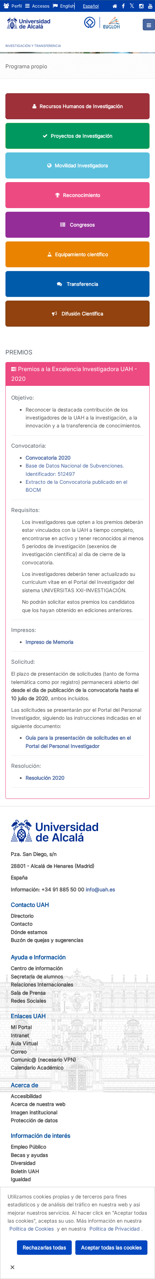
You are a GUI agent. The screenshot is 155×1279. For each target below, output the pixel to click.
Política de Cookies (31, 1229)
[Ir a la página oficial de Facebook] (123, 6)
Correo (19, 1051)
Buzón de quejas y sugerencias (47, 940)
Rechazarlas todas (44, 1247)
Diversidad (23, 1163)
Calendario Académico (37, 1067)
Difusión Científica (81, 313)
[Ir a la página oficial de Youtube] (150, 6)
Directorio (22, 916)
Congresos (81, 225)
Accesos (40, 6)
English (67, 6)
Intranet (20, 1035)
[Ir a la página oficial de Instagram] (141, 6)
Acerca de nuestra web (38, 1104)
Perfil (16, 6)
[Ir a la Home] (28, 20)
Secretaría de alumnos (37, 976)
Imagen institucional (34, 1112)
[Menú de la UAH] (149, 24)
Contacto (21, 924)
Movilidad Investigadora (81, 165)
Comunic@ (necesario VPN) (43, 1059)
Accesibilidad (26, 1096)
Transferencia (81, 284)
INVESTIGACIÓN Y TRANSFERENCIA (33, 46)
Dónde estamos (29, 932)
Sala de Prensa (28, 993)
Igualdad (21, 1179)
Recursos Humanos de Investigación (81, 106)
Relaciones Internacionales (42, 984)
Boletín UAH (25, 1171)
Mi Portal (21, 1027)
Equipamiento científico (81, 254)
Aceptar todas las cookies (111, 1247)
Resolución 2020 (45, 778)
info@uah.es (100, 889)
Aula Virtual (24, 1043)
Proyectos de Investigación (81, 136)
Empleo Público (28, 1147)
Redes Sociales (28, 1001)
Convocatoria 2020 (48, 458)
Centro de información (37, 968)
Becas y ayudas (29, 1155)
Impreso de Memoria (50, 642)
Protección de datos (34, 1120)
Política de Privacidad (114, 1229)
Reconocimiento (81, 195)
